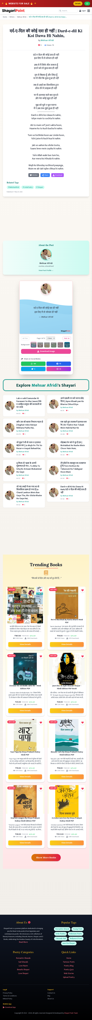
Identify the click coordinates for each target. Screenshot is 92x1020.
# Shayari (39, 187)
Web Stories (69, 973)
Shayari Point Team (71, 1013)
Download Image (47, 351)
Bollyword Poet (76, 938)
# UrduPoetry (27, 187)
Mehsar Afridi (21, 17)
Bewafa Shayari (23, 969)
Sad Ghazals (23, 962)
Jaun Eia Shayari (69, 943)
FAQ (48, 995)
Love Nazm (23, 965)
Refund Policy (7, 998)
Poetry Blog (69, 965)
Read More (23, 942)
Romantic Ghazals (23, 958)
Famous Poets (69, 962)
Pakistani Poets (75, 933)
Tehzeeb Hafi (61, 938)
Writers (12, 17)
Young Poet (77, 929)
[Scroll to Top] (87, 1015)
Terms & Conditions (10, 995)
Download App (10, 1007)
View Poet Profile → (46, 270)
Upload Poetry (69, 977)
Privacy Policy (7, 993)
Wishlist (35, 175)
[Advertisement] (46, 217)
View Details (25, 644)
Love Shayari (23, 973)
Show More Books (46, 857)
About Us (50, 998)
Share (46, 175)
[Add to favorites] (41, 590)
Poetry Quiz (69, 969)
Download (58, 175)
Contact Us (51, 993)
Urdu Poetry (60, 933)
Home (5, 17)
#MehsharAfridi (13, 187)
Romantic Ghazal (62, 929)
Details (77, 3)
